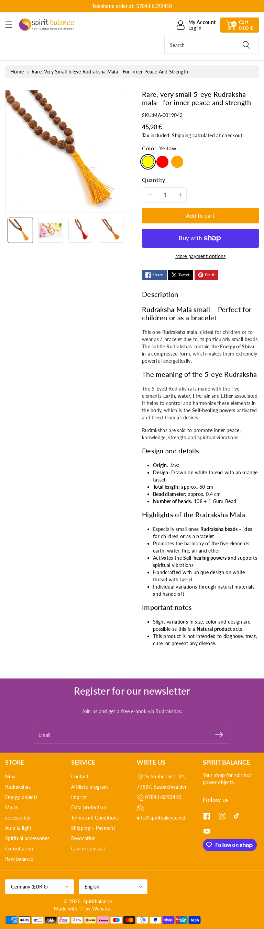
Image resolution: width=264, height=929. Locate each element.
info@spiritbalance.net (161, 818)
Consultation (19, 848)
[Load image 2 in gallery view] (50, 230)
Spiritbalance (97, 901)
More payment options (200, 256)
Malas (11, 807)
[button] (12, 24)
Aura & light (18, 828)
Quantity (153, 179)
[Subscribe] (219, 735)
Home (17, 71)
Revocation (83, 838)
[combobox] (211, 45)
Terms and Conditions (95, 818)
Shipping (181, 135)
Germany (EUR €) (29, 887)
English (92, 887)
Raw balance (19, 859)
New (10, 776)
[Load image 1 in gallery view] (20, 230)
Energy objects (21, 797)
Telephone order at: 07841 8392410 (132, 6)
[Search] (246, 45)
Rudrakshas (18, 787)
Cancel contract (88, 848)
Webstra (101, 908)
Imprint (79, 797)
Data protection (89, 807)
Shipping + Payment (93, 828)
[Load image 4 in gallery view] (111, 230)
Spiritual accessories (27, 838)
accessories (17, 818)
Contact (80, 776)
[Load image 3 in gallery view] (80, 230)
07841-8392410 (163, 797)
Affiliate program (89, 787)
